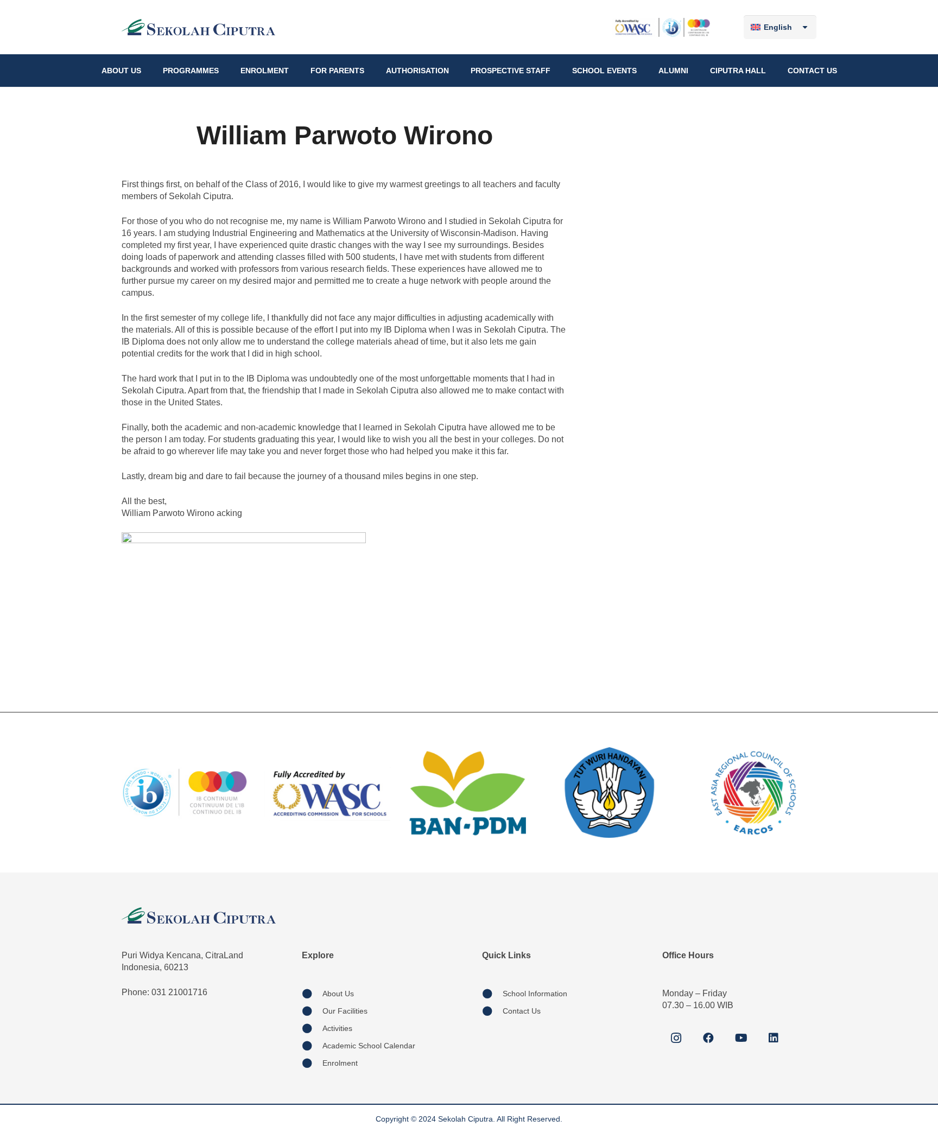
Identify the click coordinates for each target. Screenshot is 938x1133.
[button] (145, 70)
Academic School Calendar (368, 1045)
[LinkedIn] (773, 1038)
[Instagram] (675, 1038)
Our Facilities (344, 1011)
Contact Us (522, 1011)
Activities (337, 1028)
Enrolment (340, 1063)
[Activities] (312, 1028)
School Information (535, 993)
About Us (338, 993)
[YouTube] (741, 1038)
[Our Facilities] (312, 1011)
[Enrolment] (312, 1063)
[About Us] (312, 993)
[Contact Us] (492, 1011)
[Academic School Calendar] (312, 1046)
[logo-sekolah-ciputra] (198, 27)
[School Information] (492, 993)
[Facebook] (708, 1038)
